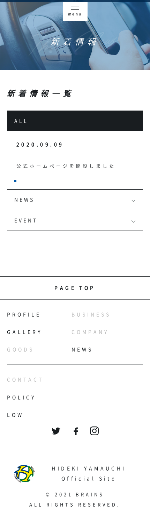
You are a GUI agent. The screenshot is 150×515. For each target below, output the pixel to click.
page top (75, 287)
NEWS (24, 199)
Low (15, 414)
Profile (24, 314)
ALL (21, 121)
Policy (21, 397)
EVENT (26, 220)
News (82, 349)
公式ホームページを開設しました (66, 166)
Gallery (24, 332)
